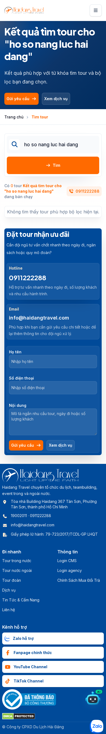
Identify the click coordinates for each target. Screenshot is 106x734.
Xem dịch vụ (56, 98)
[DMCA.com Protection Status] (18, 716)
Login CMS (67, 560)
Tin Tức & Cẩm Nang (20, 600)
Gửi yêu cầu (18, 98)
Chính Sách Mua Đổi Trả (78, 580)
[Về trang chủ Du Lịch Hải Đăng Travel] (23, 10)
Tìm (56, 165)
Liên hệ (8, 609)
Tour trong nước (16, 560)
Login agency (69, 570)
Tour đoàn (11, 580)
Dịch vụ (8, 590)
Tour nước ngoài (17, 570)
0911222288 (87, 191)
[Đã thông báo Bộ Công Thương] (29, 699)
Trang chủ (13, 117)
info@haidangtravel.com (39, 318)
